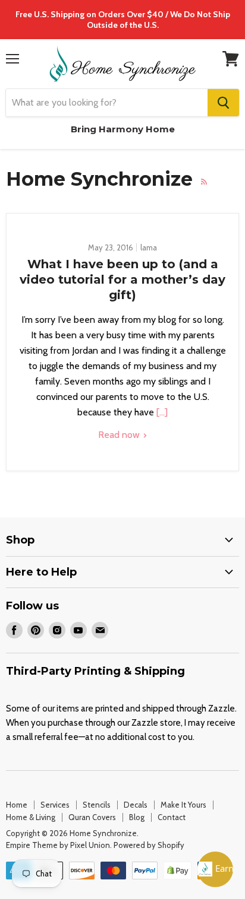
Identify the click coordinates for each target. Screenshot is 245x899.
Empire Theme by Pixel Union (58, 845)
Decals (135, 804)
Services (55, 804)
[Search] (223, 102)
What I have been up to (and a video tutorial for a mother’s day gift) (122, 279)
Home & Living (30, 817)
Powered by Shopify (149, 845)
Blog (137, 817)
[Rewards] (215, 869)
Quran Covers (92, 817)
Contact (172, 817)
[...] (161, 412)
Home (16, 804)
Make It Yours (183, 804)
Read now (120, 434)
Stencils (97, 804)
